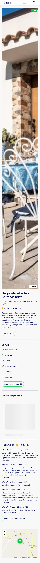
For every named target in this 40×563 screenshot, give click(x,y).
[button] (22, 546)
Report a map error (33, 557)
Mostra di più (6, 477)
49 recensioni (15, 308)
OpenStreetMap (23, 557)
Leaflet (15, 557)
